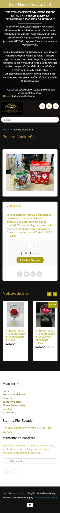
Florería (7, 398)
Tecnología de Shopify (46, 497)
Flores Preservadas (13, 405)
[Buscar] (55, 119)
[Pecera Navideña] (30, 172)
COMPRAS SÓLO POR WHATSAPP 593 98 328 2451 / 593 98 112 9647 (31, 91)
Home (6, 129)
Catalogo (7, 409)
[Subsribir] (53, 461)
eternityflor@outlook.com (20, 95)
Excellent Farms (12, 401)
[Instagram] (14, 472)
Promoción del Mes (14, 394)
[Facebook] (6, 472)
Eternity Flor (19, 493)
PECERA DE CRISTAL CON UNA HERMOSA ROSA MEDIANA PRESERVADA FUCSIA (45, 337)
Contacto (8, 412)
